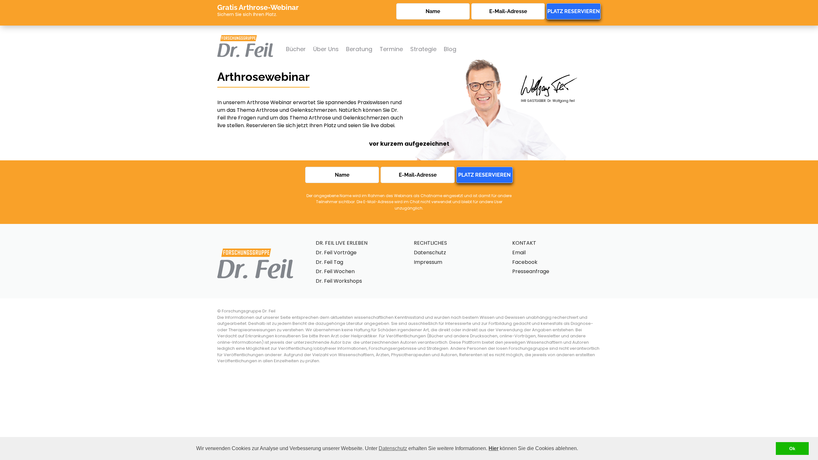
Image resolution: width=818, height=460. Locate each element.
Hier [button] (493, 448)
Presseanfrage (530, 271)
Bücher (296, 49)
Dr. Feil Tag (329, 262)
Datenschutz (393, 448)
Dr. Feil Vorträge (336, 252)
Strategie (423, 49)
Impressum (428, 262)
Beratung (359, 49)
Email (519, 252)
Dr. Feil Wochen (335, 271)
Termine (391, 49)
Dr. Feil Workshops (339, 281)
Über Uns (326, 49)
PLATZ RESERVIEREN (573, 11)
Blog (450, 49)
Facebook (524, 262)
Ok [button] (792, 448)
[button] (580, 449)
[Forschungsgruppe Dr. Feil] (245, 38)
